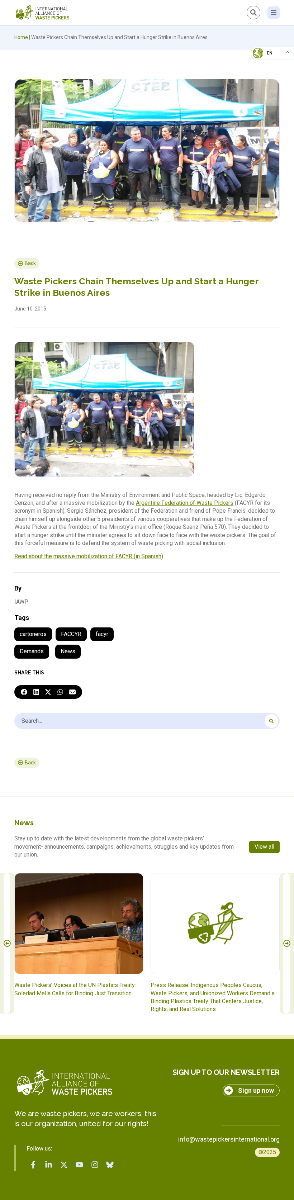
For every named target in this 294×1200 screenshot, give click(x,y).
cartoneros (33, 634)
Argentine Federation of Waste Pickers (184, 502)
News (68, 651)
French (265, 59)
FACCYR (71, 634)
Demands (32, 651)
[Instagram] (94, 1164)
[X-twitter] (64, 1164)
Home (21, 37)
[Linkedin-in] (49, 1164)
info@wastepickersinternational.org (229, 1139)
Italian (264, 73)
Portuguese (270, 88)
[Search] (271, 721)
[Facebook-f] (33, 1164)
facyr (102, 634)
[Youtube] (79, 1164)
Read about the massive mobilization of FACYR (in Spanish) (88, 556)
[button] (24, 692)
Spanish (265, 102)
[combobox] (147, 721)
